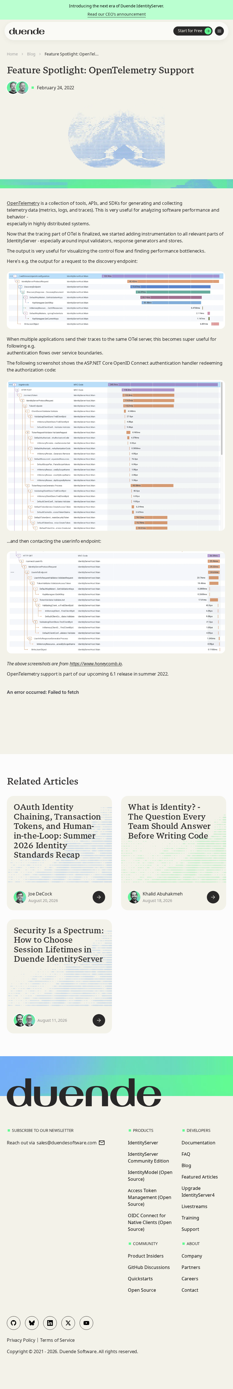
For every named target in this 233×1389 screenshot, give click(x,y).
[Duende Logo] (27, 31)
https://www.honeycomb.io (96, 663)
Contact (190, 1290)
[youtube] (86, 1323)
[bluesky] (32, 1323)
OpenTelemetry (23, 203)
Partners (191, 1267)
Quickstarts (140, 1278)
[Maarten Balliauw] (29, 1020)
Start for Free (190, 30)
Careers (190, 1278)
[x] (68, 1323)
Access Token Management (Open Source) (149, 1197)
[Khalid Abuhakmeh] (134, 897)
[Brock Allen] (22, 87)
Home (12, 54)
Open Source (142, 1290)
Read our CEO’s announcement (117, 14)
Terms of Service (57, 1340)
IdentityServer (143, 1143)
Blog (31, 54)
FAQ (186, 1154)
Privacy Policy (21, 1340)
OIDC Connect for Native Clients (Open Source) (150, 1222)
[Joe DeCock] (20, 897)
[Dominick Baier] (13, 87)
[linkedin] (50, 1323)
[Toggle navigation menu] (219, 31)
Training (190, 1218)
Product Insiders (146, 1256)
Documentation (198, 1143)
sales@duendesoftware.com (67, 1143)
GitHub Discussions (149, 1267)
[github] (13, 1323)
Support (190, 1229)
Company (192, 1256)
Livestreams (194, 1206)
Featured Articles (200, 1177)
